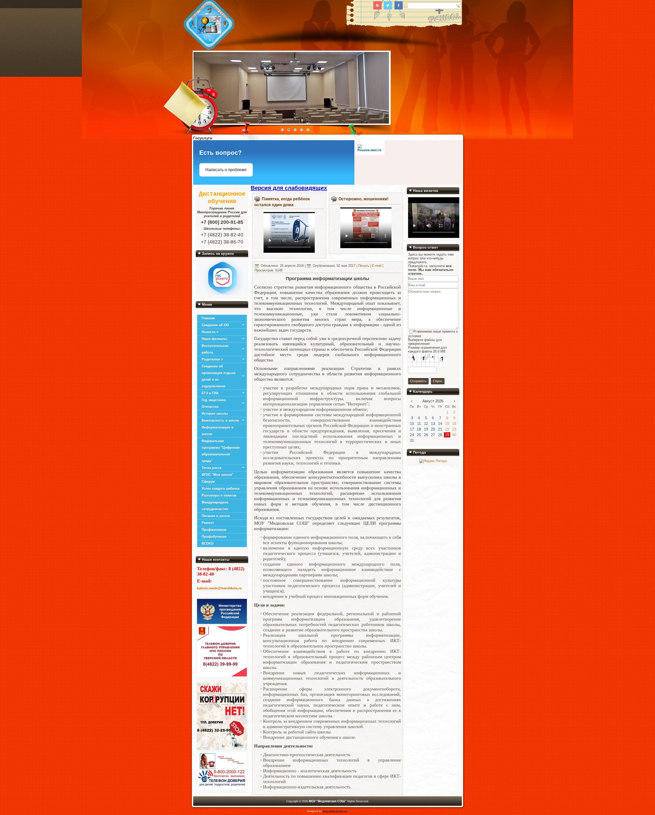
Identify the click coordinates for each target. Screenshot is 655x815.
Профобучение (214, 536)
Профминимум (214, 530)
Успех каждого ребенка (220, 488)
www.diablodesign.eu (335, 811)
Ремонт (208, 523)
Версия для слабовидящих (289, 188)
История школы (215, 413)
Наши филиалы (214, 339)
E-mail (377, 266)
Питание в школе (216, 516)
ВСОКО (207, 543)
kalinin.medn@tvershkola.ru (219, 588)
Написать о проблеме (226, 170)
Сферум (208, 481)
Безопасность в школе (220, 420)
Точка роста (211, 468)
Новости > (210, 332)
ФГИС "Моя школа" (217, 475)
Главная (208, 318)
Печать (364, 266)
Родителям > (212, 359)
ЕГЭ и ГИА (210, 393)
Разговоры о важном (219, 495)
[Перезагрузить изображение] (410, 375)
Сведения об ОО (215, 325)
